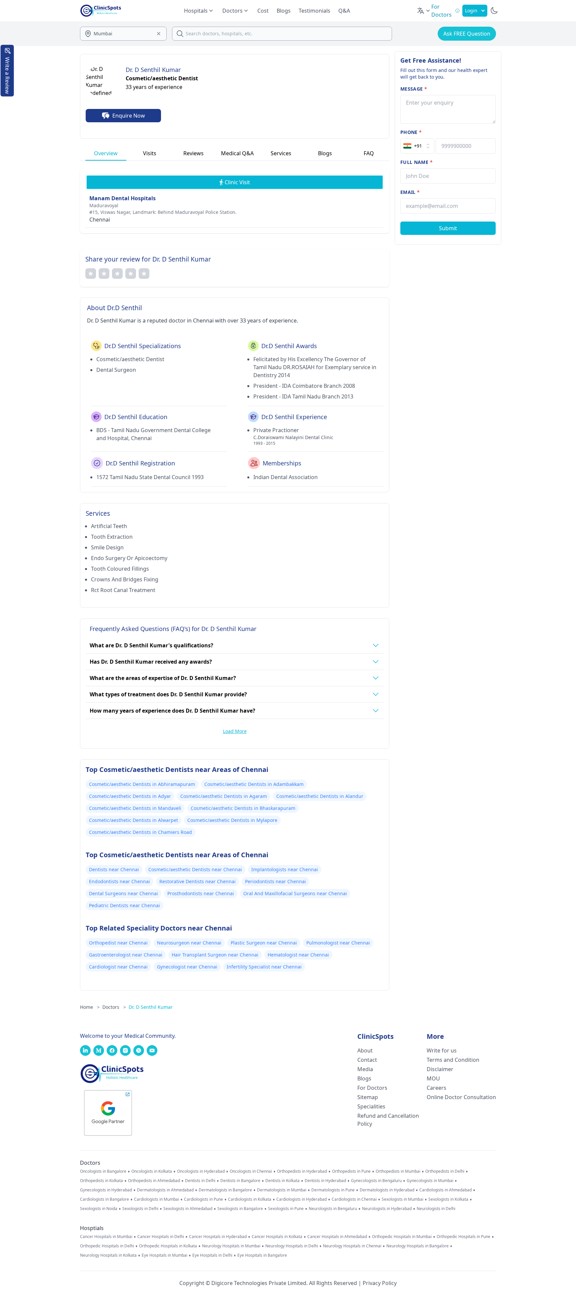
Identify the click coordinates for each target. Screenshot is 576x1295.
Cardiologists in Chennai (354, 1199)
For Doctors (372, 1087)
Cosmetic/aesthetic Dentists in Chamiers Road (140, 832)
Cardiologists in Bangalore (104, 1199)
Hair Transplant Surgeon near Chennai (215, 955)
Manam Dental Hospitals (122, 198)
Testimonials (314, 10)
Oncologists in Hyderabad (201, 1171)
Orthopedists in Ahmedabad (154, 1180)
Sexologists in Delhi (140, 1208)
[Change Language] (424, 11)
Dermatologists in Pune (333, 1190)
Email (410, 192)
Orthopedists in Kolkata (101, 1180)
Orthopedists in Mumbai (398, 1171)
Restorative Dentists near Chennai (197, 881)
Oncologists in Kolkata (151, 1171)
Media (365, 1069)
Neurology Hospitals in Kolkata (108, 1255)
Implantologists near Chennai (284, 869)
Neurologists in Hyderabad (387, 1208)
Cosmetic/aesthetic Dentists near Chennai (195, 869)
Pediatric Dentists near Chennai (124, 905)
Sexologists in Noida (98, 1208)
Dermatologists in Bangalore (225, 1190)
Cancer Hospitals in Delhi (160, 1236)
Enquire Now (128, 115)
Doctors (114, 1007)
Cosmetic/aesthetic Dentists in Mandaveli (135, 808)
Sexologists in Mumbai (402, 1199)
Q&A (344, 10)
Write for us (442, 1050)
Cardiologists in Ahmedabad (445, 1190)
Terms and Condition (453, 1059)
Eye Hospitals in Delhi (212, 1255)
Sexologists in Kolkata (448, 1199)
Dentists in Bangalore (240, 1180)
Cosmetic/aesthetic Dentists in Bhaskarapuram (243, 808)
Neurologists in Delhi (436, 1208)
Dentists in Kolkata (282, 1180)
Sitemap (367, 1097)
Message (413, 89)
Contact (367, 1059)
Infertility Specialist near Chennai (264, 967)
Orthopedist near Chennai (118, 943)
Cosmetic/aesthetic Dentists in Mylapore (232, 820)
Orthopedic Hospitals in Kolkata (168, 1246)
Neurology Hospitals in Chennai (352, 1246)
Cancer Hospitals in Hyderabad (218, 1236)
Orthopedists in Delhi (444, 1171)
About (365, 1050)
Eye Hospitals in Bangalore (262, 1255)
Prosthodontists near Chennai (200, 893)
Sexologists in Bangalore (240, 1208)
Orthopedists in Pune (351, 1171)
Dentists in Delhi (200, 1180)
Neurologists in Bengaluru (333, 1208)
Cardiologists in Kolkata (249, 1199)
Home (90, 1007)
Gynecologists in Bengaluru (376, 1180)
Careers (436, 1087)
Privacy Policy (380, 1283)
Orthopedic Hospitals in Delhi (107, 1246)
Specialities (371, 1106)
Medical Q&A (237, 153)
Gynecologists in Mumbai (430, 1180)
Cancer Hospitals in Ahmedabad (337, 1236)
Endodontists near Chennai (119, 881)
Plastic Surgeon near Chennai (264, 943)
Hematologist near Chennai (298, 955)
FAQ (369, 153)
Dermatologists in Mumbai (281, 1190)
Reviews (193, 153)
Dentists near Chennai (114, 869)
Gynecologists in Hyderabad (106, 1190)
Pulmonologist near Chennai (338, 943)
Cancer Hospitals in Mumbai (106, 1236)
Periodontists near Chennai (275, 881)
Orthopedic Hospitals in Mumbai (402, 1236)
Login (471, 10)
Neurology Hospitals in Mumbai (231, 1246)
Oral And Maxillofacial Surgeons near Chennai (295, 893)
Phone (411, 132)
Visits (149, 153)
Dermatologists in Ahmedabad (165, 1190)
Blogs (284, 10)
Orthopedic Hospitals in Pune (463, 1236)
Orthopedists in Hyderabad (302, 1171)
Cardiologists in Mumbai (156, 1199)
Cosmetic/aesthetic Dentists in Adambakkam (254, 784)
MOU (433, 1078)
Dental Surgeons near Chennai (123, 893)
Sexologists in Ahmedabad (187, 1208)
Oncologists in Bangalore (103, 1171)
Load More (235, 731)
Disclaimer (440, 1069)
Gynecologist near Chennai (187, 967)
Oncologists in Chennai (251, 1171)
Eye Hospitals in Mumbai (164, 1255)
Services (281, 153)
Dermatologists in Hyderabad (387, 1190)
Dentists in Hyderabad (325, 1180)
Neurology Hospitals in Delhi (291, 1246)
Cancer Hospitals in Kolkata (277, 1236)
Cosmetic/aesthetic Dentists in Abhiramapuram (142, 784)
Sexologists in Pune (286, 1208)
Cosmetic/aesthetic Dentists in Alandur (319, 796)
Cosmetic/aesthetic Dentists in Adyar (130, 796)
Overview (106, 153)
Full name (416, 162)
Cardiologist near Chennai (118, 967)
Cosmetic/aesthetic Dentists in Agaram (223, 796)
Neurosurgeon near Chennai (189, 943)
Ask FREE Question (466, 33)
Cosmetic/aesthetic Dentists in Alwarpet (133, 820)
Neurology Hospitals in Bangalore (417, 1246)
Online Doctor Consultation (461, 1097)
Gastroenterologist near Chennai (125, 955)
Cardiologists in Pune (203, 1199)
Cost (263, 10)
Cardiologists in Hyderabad (301, 1199)
